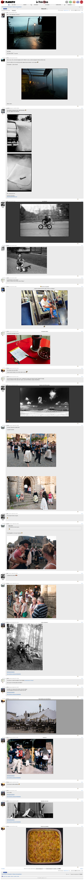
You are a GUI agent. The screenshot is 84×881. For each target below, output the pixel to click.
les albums (47, 4)
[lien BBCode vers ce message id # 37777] (3, 282)
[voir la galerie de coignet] (2, 282)
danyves (7, 425)
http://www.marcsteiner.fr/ (11, 692)
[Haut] (2, 12)
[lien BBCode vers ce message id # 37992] (3, 292)
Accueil (4, 876)
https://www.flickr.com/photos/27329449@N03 (14, 694)
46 (79, 10)
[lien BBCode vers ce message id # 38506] (3, 786)
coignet (7, 331)
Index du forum (4, 6)
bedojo (7, 57)
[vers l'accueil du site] (8, 2)
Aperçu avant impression (79, 6)
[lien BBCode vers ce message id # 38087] (3, 372)
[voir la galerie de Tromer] (2, 292)
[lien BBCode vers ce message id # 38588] (3, 830)
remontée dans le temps (29, 680)
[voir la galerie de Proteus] (2, 372)
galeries (9, 876)
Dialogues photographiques (17, 6)
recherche (36, 4)
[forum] (81, 2)
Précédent (3, 868)
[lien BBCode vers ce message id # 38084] (3, 335)
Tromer (7, 286)
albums (12, 876)
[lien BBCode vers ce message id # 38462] (3, 628)
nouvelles (15, 876)
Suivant (81, 868)
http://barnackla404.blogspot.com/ (12, 196)
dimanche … (44, 9)
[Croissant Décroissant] (57, 868)
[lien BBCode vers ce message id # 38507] (3, 796)
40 (71, 10)
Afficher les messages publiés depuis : (30, 868)
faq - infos (14, 4)
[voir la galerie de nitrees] (2, 628)
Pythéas (7, 245)
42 (74, 10)
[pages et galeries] (74, 2)
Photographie (9, 6)
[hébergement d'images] (70, 2)
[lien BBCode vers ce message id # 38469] (3, 703)
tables (18, 876)
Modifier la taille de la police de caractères (81, 6)
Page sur (66, 10)
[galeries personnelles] (77, 2)
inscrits (24, 4)
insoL (7, 12)
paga (7, 513)
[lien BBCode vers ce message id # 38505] (3, 743)
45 (78, 10)
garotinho (8, 108)
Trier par (44, 868)
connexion (69, 4)
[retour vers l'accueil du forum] (42, 2)
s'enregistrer (58, 4)
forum (6, 876)
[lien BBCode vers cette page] (17, 8)
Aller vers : (67, 874)
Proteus (7, 368)
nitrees (7, 622)
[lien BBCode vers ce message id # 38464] (3, 682)
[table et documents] (66, 2)
